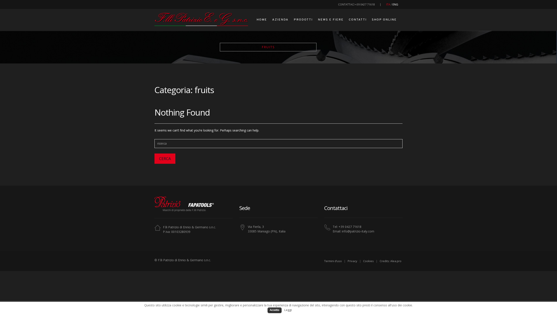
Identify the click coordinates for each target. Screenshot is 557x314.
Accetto (274, 310)
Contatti (358, 20)
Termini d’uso (333, 261)
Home (262, 20)
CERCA (165, 158)
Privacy (352, 261)
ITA (388, 4)
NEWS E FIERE (331, 20)
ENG (395, 4)
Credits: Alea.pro (390, 261)
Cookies (368, 261)
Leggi (288, 310)
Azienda (280, 20)
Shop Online (384, 20)
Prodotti (303, 20)
